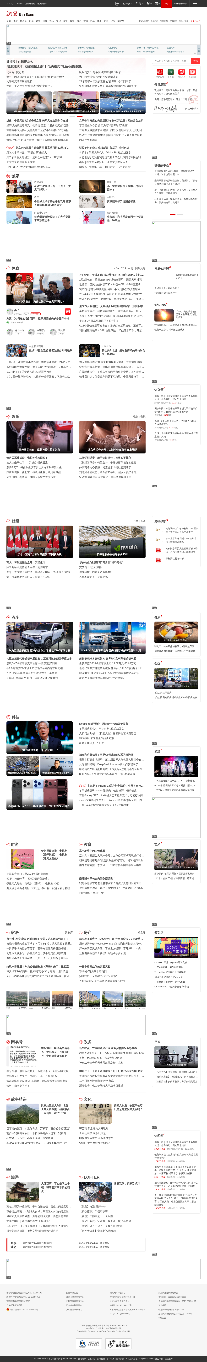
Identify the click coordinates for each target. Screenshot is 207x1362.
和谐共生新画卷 (88, 140)
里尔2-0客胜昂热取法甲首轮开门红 (99, 320)
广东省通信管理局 (14, 1305)
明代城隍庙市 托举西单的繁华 (96, 1138)
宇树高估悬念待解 (175, 558)
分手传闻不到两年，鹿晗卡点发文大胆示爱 (31, 477)
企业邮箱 (173, 21)
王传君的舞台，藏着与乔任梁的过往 (107, 162)
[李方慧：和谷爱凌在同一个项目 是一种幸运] (92, 217)
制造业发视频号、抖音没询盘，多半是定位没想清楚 (36, 953)
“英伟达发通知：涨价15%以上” (104, 152)
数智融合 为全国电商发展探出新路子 (27, 81)
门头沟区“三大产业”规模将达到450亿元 (28, 167)
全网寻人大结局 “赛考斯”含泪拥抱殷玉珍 (29, 76)
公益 (157, 663)
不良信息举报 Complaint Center (139, 1359)
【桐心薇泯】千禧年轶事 (93, 1211)
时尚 (15, 844)
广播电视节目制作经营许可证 (122, 1297)
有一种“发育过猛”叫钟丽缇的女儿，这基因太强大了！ (37, 938)
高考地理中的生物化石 (92, 850)
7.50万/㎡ (46, 1008)
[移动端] (117, 3)
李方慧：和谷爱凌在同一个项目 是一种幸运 (125, 218)
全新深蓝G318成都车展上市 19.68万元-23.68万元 (107, 663)
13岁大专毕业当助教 (86, 51)
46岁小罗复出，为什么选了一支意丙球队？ (52, 188)
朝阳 (8, 1008)
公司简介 (82, 1359)
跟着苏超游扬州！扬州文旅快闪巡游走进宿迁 (32, 1230)
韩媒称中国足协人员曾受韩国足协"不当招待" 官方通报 (37, 130)
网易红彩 (154, 21)
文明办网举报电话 (74, 1309)
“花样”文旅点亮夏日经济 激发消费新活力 (29, 72)
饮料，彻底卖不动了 (18, 1085)
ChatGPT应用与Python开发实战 (170, 962)
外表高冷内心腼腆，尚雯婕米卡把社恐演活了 (105, 467)
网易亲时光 (144, 21)
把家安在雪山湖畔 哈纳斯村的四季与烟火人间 (105, 86)
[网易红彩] (68, 311)
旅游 (15, 1177)
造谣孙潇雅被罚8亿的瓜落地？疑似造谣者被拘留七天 (36, 1081)
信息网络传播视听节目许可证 (171, 1309)
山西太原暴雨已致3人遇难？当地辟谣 (173, 99)
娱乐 (51, 21)
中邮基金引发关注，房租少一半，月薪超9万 (31, 1076)
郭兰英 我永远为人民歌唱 (93, 1128)
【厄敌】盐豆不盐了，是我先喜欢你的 (101, 1226)
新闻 (8, 21)
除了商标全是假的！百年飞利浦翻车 (27, 567)
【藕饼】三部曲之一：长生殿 (96, 1216)
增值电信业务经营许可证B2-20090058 (23, 1297)
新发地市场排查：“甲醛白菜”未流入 (26, 152)
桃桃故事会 (161, 165)
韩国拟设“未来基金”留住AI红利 (96, 738)
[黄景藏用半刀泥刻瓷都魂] (92, 201)
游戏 (157, 751)
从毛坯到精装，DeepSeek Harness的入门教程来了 (108, 764)
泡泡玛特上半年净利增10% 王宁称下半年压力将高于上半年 (182, 530)
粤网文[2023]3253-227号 (121, 1305)
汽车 (92, 21)
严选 (157, 1042)
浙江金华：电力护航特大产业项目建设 (101, 1085)
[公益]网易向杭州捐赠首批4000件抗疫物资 (175, 697)
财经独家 (160, 521)
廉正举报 (159, 1359)
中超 (130, 268)
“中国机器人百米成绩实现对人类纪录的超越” (104, 81)
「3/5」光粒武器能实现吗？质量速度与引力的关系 (187, 314)
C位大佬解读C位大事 (116, 48)
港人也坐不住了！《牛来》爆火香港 (27, 462)
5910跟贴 (180, 1189)
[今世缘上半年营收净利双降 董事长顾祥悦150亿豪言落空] (19, 201)
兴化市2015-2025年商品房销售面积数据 (102, 981)
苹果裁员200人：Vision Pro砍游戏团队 (101, 728)
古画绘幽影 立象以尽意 (92, 1133)
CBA (123, 268)
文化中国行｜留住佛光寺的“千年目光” (27, 1221)
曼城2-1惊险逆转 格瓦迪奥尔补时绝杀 (50, 350)
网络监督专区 (190, 13)
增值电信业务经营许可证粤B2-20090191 (24, 1293)
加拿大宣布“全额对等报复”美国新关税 (108, 147)
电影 (135, 416)
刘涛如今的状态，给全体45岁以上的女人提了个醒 (107, 472)
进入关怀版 (42, 3)
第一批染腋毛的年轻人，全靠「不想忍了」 (31, 577)
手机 (83, 786)
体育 (15, 21)
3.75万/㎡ (69, 1008)
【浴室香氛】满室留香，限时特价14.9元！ (175, 1072)
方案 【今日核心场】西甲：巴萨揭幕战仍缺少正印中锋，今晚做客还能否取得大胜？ (39, 318)
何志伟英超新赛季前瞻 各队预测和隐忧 (108, 157)
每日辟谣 (160, 84)
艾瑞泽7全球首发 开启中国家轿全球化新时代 (32, 678)
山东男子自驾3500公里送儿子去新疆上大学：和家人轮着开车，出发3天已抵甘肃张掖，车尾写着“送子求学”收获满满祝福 (175, 1170)
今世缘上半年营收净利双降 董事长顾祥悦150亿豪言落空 (52, 203)
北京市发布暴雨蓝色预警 (20, 162)
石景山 (82, 1008)
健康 (99, 21)
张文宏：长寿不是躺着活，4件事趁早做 (174, 646)
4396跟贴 (180, 1161)
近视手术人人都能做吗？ (166, 288)
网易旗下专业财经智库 (28, 48)
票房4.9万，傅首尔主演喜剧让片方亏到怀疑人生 (34, 467)
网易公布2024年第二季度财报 (37, 1243)
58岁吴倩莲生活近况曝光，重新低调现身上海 (105, 477)
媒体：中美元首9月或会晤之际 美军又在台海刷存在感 (37, 120)
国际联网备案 (72, 1293)
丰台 (31, 1008)
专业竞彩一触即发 (174, 51)
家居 (85, 21)
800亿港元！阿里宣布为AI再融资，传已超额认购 (107, 774)
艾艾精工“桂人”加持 (90, 567)
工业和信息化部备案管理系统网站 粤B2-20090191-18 (103, 1325)
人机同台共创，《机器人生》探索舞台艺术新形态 (107, 733)
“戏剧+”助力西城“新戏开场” (94, 1143)
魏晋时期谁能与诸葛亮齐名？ (187, 276)
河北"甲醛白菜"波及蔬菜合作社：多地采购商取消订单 (37, 140)
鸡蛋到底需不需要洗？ (165, 293)
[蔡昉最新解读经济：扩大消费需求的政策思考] (19, 217)
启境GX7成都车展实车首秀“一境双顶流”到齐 (31, 663)
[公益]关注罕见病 (163, 692)
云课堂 (158, 932)
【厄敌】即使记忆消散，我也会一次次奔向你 (105, 1221)
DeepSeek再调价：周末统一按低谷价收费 (103, 723)
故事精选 (19, 1099)
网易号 (120, 21)
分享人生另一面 (173, 48)
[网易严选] (139, 3)
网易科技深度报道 (115, 51)
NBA (116, 268)
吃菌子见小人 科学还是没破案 (169, 329)
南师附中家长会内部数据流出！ (97, 878)
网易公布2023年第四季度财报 (37, 1247)
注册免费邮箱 (180, 3)
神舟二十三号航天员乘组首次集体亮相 (101, 1062)
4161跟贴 (180, 1177)
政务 (113, 21)
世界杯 (23, 21)
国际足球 (140, 268)
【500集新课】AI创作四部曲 (168, 967)
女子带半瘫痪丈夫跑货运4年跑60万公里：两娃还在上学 (111, 120)
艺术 (157, 844)
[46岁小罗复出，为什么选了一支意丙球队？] (19, 186)
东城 (126, 1008)
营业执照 (162, 1305)
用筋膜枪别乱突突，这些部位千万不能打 (174, 651)
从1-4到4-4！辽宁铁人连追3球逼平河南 (29, 371)
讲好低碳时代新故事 (146, 48)
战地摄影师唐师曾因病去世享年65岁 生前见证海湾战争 (38, 135)
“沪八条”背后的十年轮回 (93, 971)
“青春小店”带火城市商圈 (93, 72)
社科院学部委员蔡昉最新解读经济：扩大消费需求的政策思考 (181, 550)
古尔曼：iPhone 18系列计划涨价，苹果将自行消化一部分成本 (115, 786)
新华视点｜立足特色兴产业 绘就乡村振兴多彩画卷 (108, 1048)
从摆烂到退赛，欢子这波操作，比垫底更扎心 (105, 457)
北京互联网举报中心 (75, 1297)
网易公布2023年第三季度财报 (94, 1247)
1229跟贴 (180, 1208)
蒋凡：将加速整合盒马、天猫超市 (25, 562)
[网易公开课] (127, 3)
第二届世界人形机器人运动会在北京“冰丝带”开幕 (34, 157)
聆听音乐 (81, 48)
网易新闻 (20, 13)
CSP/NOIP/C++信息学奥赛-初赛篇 (171, 986)
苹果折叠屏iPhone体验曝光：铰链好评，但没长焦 (108, 790)
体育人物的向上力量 (146, 51)
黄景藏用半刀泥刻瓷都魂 (121, 201)
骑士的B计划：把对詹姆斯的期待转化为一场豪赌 (123, 352)
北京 (106, 21)
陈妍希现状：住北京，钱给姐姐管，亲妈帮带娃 (33, 472)
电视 (143, 416)
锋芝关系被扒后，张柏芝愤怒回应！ (27, 457)
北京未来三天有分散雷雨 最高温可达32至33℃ (42, 147)
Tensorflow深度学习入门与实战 (170, 972)
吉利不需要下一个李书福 (93, 577)
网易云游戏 (183, 21)
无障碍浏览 (30, 3)
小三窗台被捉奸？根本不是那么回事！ (125, 188)
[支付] (149, 3)
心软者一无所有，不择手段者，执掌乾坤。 (31, 1138)
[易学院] (165, 108)
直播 (65, 21)
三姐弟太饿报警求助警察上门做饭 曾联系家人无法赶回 (110, 130)
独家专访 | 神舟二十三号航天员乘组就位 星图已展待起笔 (111, 1053)
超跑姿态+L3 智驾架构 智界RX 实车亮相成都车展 (107, 658)
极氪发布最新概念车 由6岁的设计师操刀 (102, 678)
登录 (167, 3)
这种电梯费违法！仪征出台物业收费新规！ (103, 953)
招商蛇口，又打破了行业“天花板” (98, 976)
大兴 (104, 1008)
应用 (19, 3)
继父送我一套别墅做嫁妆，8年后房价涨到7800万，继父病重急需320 (175, 182)
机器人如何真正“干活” (91, 743)
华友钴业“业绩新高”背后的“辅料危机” (101, 562)
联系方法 (91, 1359)
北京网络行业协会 (117, 1293)
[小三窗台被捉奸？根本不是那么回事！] (92, 186)
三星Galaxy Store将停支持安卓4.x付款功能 (104, 805)
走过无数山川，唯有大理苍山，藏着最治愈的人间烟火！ (38, 1226)
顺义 (54, 1008)
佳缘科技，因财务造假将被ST (96, 572)
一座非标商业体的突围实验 (94, 966)
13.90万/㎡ (141, 1008)
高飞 (16, 310)
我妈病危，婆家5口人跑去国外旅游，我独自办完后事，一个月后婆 (175, 173)
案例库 (69, 932)
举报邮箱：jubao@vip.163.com (172, 1297)
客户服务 (110, 1359)
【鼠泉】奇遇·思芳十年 (92, 1206)
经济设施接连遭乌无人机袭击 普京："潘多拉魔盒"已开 (37, 125)
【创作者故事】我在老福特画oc (97, 1230)
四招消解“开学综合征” (91, 893)
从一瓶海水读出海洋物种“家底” (96, 1080)
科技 (45, 21)
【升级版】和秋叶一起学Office (169, 981)
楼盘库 (142, 932)
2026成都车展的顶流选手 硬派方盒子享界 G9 (32, 673)
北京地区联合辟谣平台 (119, 1301)
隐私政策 (120, 1359)
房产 (79, 21)
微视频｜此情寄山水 (19, 61)
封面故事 (52, 51)
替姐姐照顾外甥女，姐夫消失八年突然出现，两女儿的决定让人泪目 (174, 191)
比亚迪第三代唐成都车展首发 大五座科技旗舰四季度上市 (39, 658)
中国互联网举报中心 (75, 1301)
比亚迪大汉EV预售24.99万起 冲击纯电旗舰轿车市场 (109, 673)
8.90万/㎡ (23, 1008)
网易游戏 (164, 21)
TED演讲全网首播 (26, 51)
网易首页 (10, 3)
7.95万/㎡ (96, 1008)
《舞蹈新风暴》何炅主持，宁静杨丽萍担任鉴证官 (107, 462)
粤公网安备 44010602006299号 (24, 1309)
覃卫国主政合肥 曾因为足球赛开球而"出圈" (103, 125)
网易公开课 (161, 268)
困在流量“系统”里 (99, 167)
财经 (38, 21)
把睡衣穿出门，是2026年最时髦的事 (27, 873)
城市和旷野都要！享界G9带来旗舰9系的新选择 (106, 754)
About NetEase (69, 1359)
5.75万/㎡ (119, 1008)
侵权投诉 (169, 1359)
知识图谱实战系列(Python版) (169, 977)
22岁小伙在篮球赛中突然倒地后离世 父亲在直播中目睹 (110, 135)
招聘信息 (101, 1359)
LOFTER (91, 1177)
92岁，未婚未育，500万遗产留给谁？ (28, 878)
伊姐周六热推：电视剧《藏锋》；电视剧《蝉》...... (35, 883)
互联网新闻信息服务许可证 (18, 1301)
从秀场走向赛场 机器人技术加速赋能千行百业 (32, 86)
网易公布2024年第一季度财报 (94, 1243)
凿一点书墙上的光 (55, 48)
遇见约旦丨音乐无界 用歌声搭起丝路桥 (101, 76)
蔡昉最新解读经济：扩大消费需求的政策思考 (52, 218)
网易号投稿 (190, 108)
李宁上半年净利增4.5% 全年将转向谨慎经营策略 (181, 540)
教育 (72, 21)
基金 (143, 521)
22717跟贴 (189, 1149)
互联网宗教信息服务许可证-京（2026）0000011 (175, 1316)
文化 (58, 21)
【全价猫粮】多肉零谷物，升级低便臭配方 (175, 1081)
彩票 (31, 21)
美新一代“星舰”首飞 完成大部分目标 (100, 1057)
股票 (135, 521)
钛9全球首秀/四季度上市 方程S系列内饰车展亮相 (34, 668)
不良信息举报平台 (74, 1305)
